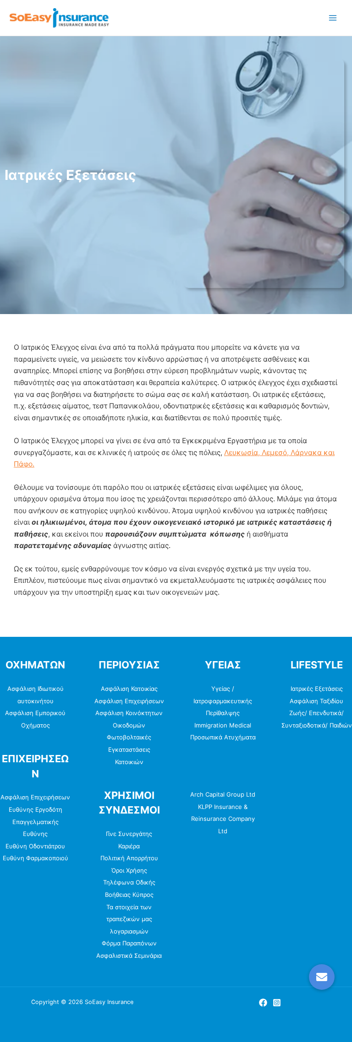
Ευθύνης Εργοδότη (35, 809)
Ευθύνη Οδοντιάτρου (35, 846)
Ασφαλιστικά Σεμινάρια (129, 955)
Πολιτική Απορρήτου (129, 858)
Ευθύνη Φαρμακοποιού (35, 858)
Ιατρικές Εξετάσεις (317, 688)
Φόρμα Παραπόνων (129, 943)
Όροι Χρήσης (129, 870)
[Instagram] (277, 1003)
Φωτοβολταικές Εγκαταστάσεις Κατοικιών (129, 749)
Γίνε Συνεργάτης (129, 833)
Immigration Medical (222, 725)
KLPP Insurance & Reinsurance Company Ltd (223, 819)
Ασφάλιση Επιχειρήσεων (35, 797)
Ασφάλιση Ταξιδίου (316, 701)
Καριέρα (129, 846)
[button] (322, 977)
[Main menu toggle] (333, 17)
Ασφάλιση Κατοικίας (129, 688)
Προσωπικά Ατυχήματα (223, 737)
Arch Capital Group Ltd (222, 794)
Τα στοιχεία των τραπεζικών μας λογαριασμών (129, 919)
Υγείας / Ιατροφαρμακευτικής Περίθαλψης (222, 700)
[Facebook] (263, 1003)
